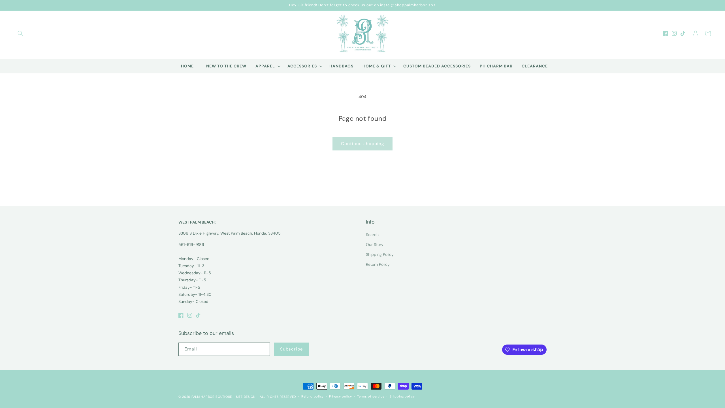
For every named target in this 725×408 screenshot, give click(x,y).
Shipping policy (402, 396)
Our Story (374, 244)
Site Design (246, 397)
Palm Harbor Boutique (211, 397)
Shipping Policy (380, 254)
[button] (20, 33)
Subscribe (291, 349)
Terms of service (370, 396)
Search (372, 234)
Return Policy (378, 264)
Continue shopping (362, 143)
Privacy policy (340, 396)
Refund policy (312, 396)
